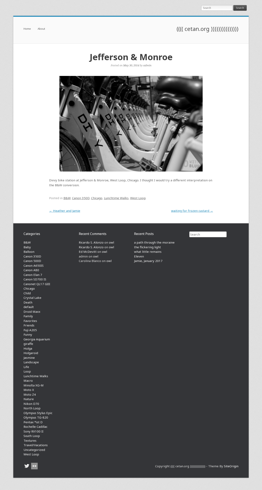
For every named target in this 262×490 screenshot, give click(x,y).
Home (27, 28)
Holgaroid (31, 353)
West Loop (138, 198)
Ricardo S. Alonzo (91, 242)
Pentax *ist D (33, 422)
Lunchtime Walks (116, 198)
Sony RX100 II (33, 431)
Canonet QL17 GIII (37, 284)
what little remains (147, 252)
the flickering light (147, 247)
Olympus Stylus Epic (38, 413)
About (41, 28)
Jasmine (29, 358)
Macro (28, 380)
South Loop (32, 436)
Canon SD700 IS (35, 279)
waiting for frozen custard (192, 211)
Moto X (29, 390)
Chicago (96, 198)
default (29, 307)
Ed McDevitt (88, 252)
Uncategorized (34, 450)
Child (27, 293)
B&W (66, 198)
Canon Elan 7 (33, 275)
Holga (28, 348)
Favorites (30, 321)
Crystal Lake (32, 298)
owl (111, 242)
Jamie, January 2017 (148, 261)
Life (26, 367)
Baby (27, 247)
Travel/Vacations (36, 445)
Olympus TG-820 (36, 417)
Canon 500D (32, 261)
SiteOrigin (231, 466)
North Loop (32, 408)
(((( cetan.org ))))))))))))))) (207, 29)
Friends (29, 325)
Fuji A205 (30, 330)
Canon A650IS (34, 265)
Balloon (29, 252)
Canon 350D (80, 198)
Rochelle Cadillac (35, 427)
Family (28, 316)
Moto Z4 (30, 394)
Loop (27, 371)
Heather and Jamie (64, 211)
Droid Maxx (32, 311)
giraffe (28, 344)
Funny (28, 334)
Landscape (31, 362)
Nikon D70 (31, 404)
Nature (29, 399)
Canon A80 (31, 270)
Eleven (139, 256)
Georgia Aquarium (37, 339)
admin (147, 65)
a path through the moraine (154, 242)
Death (28, 302)
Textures (30, 440)
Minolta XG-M (34, 385)
